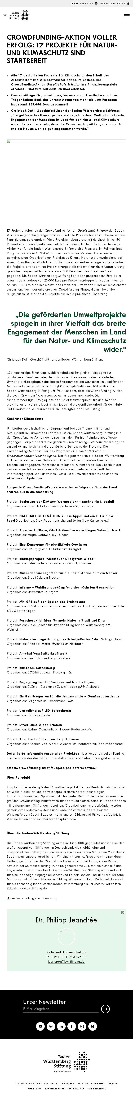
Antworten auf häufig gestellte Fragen (45, 1083)
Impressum (34, 1088)
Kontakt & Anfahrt (91, 1083)
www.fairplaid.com (62, 819)
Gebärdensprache (113, 3)
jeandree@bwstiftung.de (66, 961)
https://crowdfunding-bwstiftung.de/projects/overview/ (52, 768)
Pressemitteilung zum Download (33, 898)
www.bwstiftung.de (33, 888)
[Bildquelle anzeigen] (122, 912)
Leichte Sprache (82, 3)
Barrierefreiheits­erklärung (64, 1088)
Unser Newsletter (44, 1002)
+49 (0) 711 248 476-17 (69, 957)
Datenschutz (96, 1088)
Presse (113, 1083)
